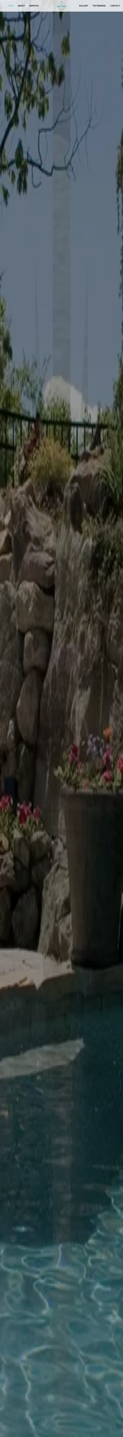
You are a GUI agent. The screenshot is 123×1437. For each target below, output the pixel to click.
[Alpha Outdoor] (61, 6)
